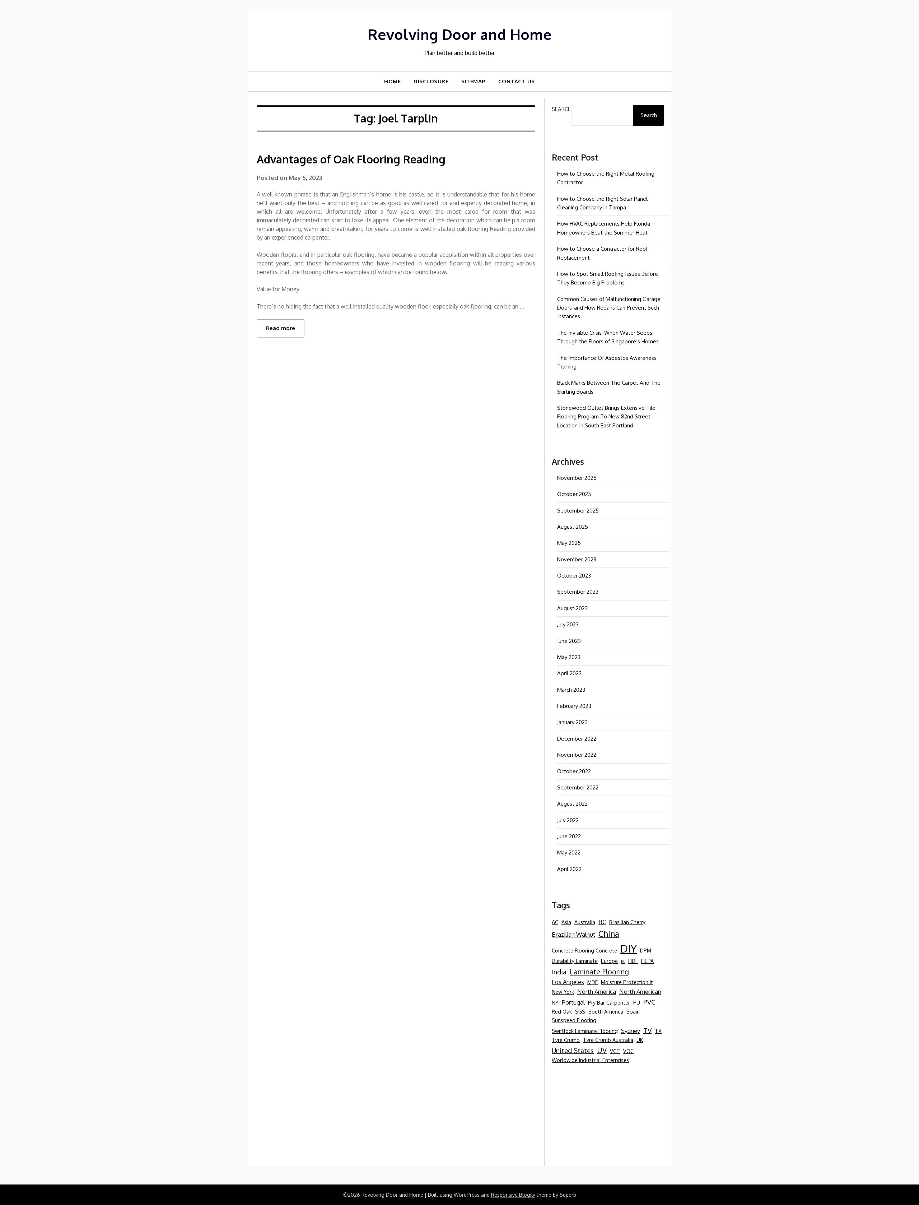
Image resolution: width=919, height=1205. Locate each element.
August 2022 (572, 803)
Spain (633, 1011)
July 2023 (568, 624)
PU (636, 1002)
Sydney (630, 1030)
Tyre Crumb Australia (608, 1040)
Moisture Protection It (627, 982)
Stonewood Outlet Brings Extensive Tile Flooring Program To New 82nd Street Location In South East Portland (606, 416)
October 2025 (574, 494)
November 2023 (576, 559)
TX (658, 1031)
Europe (609, 961)
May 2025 (569, 542)
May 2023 (568, 657)
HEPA (647, 961)
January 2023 (572, 722)
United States (573, 1050)
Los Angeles (568, 982)
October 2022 (574, 771)
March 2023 (571, 689)
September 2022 (577, 787)
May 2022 (568, 852)
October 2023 (574, 575)
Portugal (573, 1002)
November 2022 (576, 754)
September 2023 (577, 591)
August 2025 (572, 526)
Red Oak (562, 1011)
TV (647, 1030)
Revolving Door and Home (460, 34)
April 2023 (569, 673)
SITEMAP (473, 81)
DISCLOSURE (431, 81)
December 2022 (576, 738)
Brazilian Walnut (573, 934)
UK (639, 1040)
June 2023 (569, 641)
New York (563, 991)
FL (623, 961)
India (559, 972)
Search (562, 109)
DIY (628, 948)
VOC (628, 1051)
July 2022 (568, 820)
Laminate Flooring (599, 971)
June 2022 (569, 836)
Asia (566, 922)
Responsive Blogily (513, 1195)
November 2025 (577, 477)
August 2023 (572, 608)
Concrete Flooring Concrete (584, 950)
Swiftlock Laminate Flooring (585, 1031)
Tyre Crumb (566, 1040)
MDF (592, 982)
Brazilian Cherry (627, 922)
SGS (580, 1011)
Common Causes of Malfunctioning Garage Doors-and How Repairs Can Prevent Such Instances (609, 308)
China (608, 933)
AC (555, 922)
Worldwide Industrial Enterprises (590, 1060)
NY (555, 1002)
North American (640, 991)
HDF (633, 961)
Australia (584, 922)
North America (596, 991)
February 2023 (574, 706)
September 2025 (578, 510)
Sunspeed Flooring (574, 1020)
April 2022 (569, 869)
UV (602, 1050)
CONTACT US (516, 81)
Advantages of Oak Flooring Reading (351, 159)
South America (605, 1011)
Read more (280, 328)
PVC (649, 1002)
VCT (615, 1051)
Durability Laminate (575, 961)
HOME (392, 81)
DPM (645, 950)
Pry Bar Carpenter (609, 1002)
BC (602, 922)
